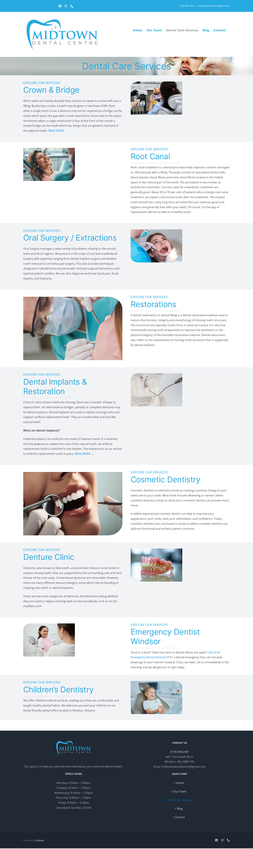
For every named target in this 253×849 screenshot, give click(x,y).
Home (180, 783)
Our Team (179, 791)
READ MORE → (57, 131)
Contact (180, 817)
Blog (180, 808)
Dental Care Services (179, 800)
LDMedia (39, 840)
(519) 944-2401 (187, 5)
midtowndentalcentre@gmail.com (213, 5)
